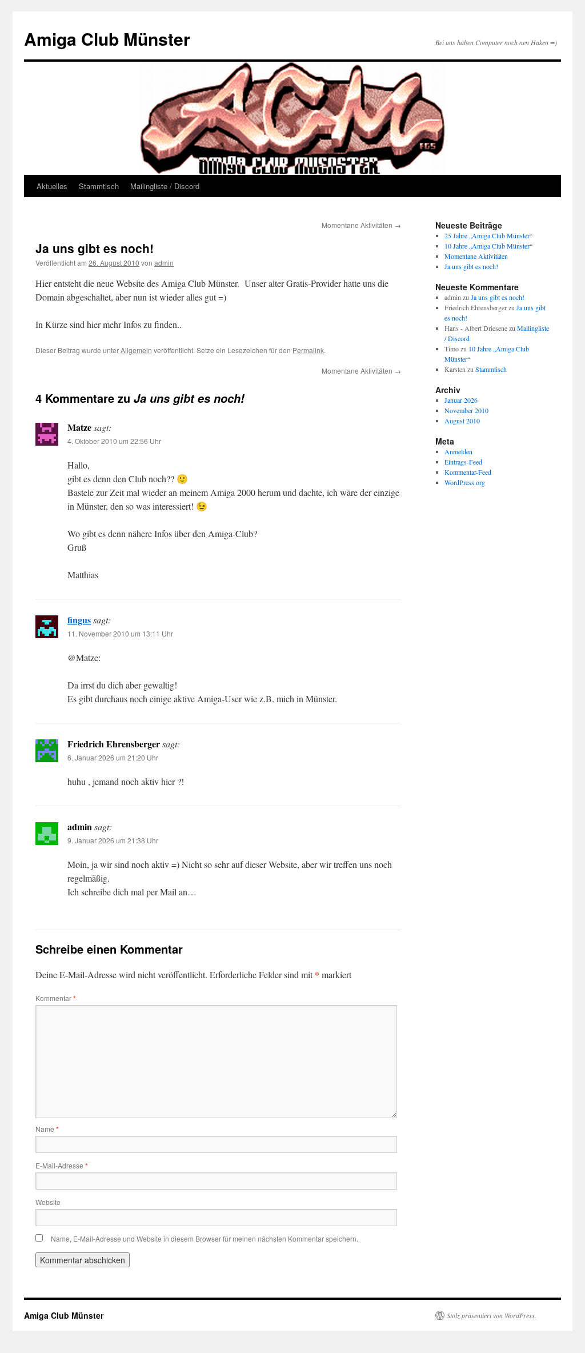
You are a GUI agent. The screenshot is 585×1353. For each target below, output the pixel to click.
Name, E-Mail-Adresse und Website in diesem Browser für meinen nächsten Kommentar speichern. (204, 1238)
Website (48, 1202)
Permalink (308, 350)
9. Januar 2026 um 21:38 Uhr (112, 840)
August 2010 (462, 420)
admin (164, 262)
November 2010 (466, 410)
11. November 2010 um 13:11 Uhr (120, 633)
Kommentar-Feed (467, 472)
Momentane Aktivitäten (361, 225)
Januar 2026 (461, 400)
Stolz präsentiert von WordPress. (491, 1315)
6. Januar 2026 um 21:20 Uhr (112, 757)
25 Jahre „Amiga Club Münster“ (488, 235)
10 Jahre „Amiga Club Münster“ (488, 245)
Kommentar (55, 998)
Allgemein (136, 350)
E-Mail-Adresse (61, 1165)
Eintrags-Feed (463, 461)
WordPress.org (464, 482)
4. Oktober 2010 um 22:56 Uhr (114, 441)
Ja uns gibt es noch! (471, 266)
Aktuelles (52, 186)
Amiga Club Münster (107, 38)
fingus (79, 619)
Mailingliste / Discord (164, 186)
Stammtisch (99, 186)
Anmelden (458, 451)
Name (47, 1129)
